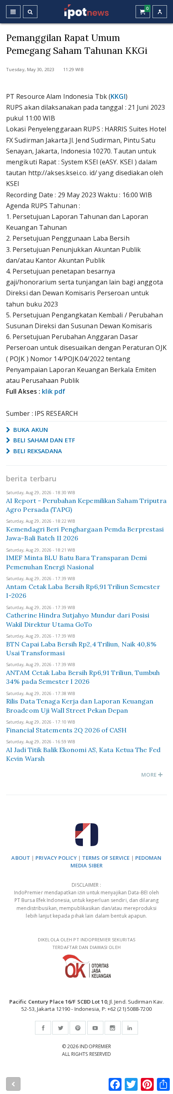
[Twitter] (60, 1028)
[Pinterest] (78, 1028)
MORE (149, 774)
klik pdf (53, 391)
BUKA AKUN (30, 429)
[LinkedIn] (130, 1028)
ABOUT (20, 857)
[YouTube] (95, 1028)
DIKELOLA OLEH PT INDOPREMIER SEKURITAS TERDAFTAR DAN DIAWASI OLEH (86, 943)
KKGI (118, 96)
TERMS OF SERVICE (106, 857)
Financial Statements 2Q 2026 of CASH (66, 730)
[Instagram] (113, 1028)
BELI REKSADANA (37, 451)
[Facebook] (43, 1028)
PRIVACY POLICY (55, 857)
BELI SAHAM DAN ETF (43, 440)
